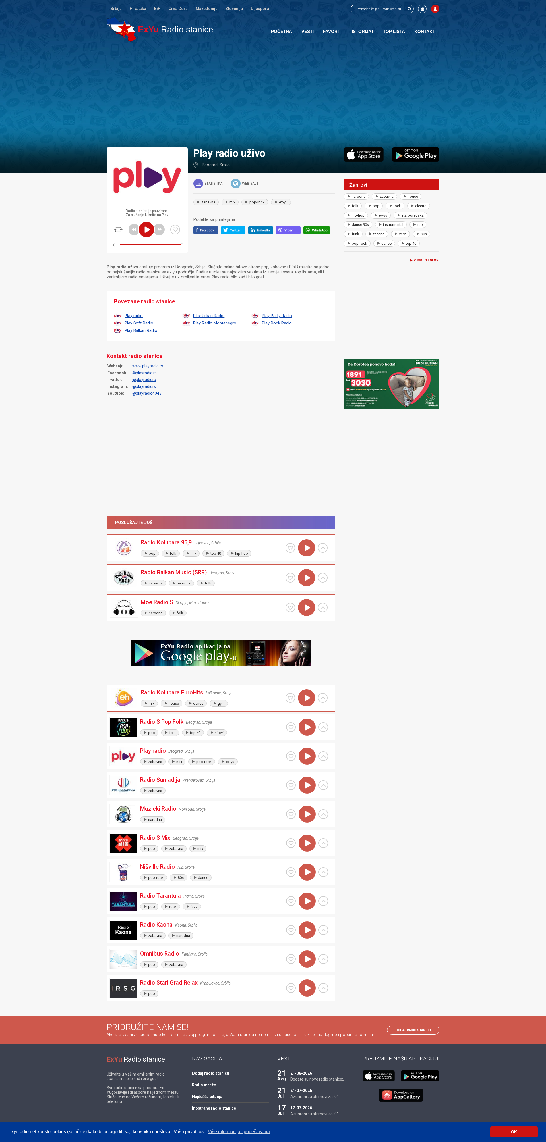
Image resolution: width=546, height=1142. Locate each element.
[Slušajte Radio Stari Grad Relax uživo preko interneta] (307, 988)
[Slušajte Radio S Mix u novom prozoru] (323, 843)
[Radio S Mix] (123, 843)
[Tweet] (235, 232)
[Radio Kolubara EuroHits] (124, 698)
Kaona (180, 925)
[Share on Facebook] (207, 232)
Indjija (188, 896)
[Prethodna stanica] (134, 229)
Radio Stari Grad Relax (169, 982)
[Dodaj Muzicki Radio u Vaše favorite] (291, 814)
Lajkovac (201, 543)
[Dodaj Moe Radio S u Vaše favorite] (290, 607)
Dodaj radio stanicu (413, 1030)
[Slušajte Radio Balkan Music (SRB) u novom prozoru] (323, 578)
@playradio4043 (147, 393)
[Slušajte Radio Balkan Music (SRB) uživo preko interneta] (306, 577)
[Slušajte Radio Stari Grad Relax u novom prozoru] (323, 988)
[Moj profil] (435, 9)
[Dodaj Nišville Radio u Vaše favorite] (291, 872)
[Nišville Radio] (123, 872)
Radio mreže (204, 1085)
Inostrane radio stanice (214, 1108)
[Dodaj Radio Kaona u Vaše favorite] (291, 930)
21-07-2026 (301, 1090)
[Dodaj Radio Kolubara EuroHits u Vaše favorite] (290, 698)
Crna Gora (178, 8)
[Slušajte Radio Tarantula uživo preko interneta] (307, 901)
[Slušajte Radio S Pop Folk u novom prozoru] (323, 727)
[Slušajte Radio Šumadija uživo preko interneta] (307, 785)
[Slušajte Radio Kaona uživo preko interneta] (307, 930)
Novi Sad (186, 809)
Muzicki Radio (158, 808)
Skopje (181, 602)
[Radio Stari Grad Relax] (123, 988)
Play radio (153, 750)
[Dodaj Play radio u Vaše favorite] (175, 229)
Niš (180, 867)
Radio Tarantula (160, 895)
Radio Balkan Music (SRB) (174, 572)
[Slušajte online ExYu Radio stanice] (121, 29)
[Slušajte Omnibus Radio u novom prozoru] (323, 959)
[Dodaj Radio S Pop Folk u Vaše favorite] (291, 727)
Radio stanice (175, 29)
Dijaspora (260, 8)
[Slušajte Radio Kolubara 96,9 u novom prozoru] (323, 548)
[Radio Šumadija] (123, 785)
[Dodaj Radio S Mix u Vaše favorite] (291, 843)
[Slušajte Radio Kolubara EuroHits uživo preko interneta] (306, 697)
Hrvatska (138, 8)
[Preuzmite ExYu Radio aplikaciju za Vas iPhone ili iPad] (364, 154)
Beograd (210, 164)
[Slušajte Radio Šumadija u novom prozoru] (323, 785)
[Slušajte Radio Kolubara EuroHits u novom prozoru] (323, 698)
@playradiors (144, 379)
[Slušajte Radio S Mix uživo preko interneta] (307, 843)
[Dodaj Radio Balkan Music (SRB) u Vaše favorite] (290, 578)
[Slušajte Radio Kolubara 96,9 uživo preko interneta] (306, 547)
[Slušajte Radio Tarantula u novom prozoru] (323, 901)
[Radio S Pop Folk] (123, 727)
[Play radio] (123, 756)
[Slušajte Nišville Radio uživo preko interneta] (307, 872)
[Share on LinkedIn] (262, 232)
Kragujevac (209, 983)
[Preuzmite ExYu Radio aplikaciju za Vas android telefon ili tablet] (415, 154)
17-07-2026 (301, 1108)
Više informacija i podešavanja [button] (239, 1131)
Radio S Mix (155, 837)
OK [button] (514, 1131)
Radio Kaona (156, 924)
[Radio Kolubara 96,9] (124, 548)
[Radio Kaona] (123, 930)
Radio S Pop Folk (161, 721)
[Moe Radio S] (124, 608)
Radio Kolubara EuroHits (172, 692)
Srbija (116, 8)
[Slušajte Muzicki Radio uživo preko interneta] (307, 814)
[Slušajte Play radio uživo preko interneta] (307, 756)
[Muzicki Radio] (123, 814)
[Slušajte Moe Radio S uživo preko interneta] (306, 607)
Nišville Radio (157, 866)
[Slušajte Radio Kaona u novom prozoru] (323, 930)
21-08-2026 (301, 1073)
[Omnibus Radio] (123, 959)
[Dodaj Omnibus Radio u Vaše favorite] (291, 959)
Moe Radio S (157, 602)
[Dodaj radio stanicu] (422, 9)
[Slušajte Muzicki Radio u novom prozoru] (323, 814)
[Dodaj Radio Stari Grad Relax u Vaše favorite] (291, 988)
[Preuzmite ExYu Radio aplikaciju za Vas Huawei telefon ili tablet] (401, 1095)
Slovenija (234, 8)
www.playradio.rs (147, 366)
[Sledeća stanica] (159, 229)
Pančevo (189, 954)
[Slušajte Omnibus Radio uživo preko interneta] (307, 959)
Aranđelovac (193, 780)
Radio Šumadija (160, 779)
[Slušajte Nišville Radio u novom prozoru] (323, 872)
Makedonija (207, 8)
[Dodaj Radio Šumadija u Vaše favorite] (291, 785)
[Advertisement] (273, 94)
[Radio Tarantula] (123, 901)
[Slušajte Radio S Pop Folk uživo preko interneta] (307, 727)
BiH (157, 8)
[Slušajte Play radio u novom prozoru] (323, 756)
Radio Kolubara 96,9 (166, 542)
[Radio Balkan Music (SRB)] (124, 578)
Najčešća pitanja (207, 1096)
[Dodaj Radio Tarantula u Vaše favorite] (291, 901)
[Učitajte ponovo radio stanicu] (118, 229)
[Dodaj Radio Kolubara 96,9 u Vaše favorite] (290, 548)
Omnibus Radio (159, 953)
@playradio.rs (144, 373)
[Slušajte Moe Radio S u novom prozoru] (323, 607)
